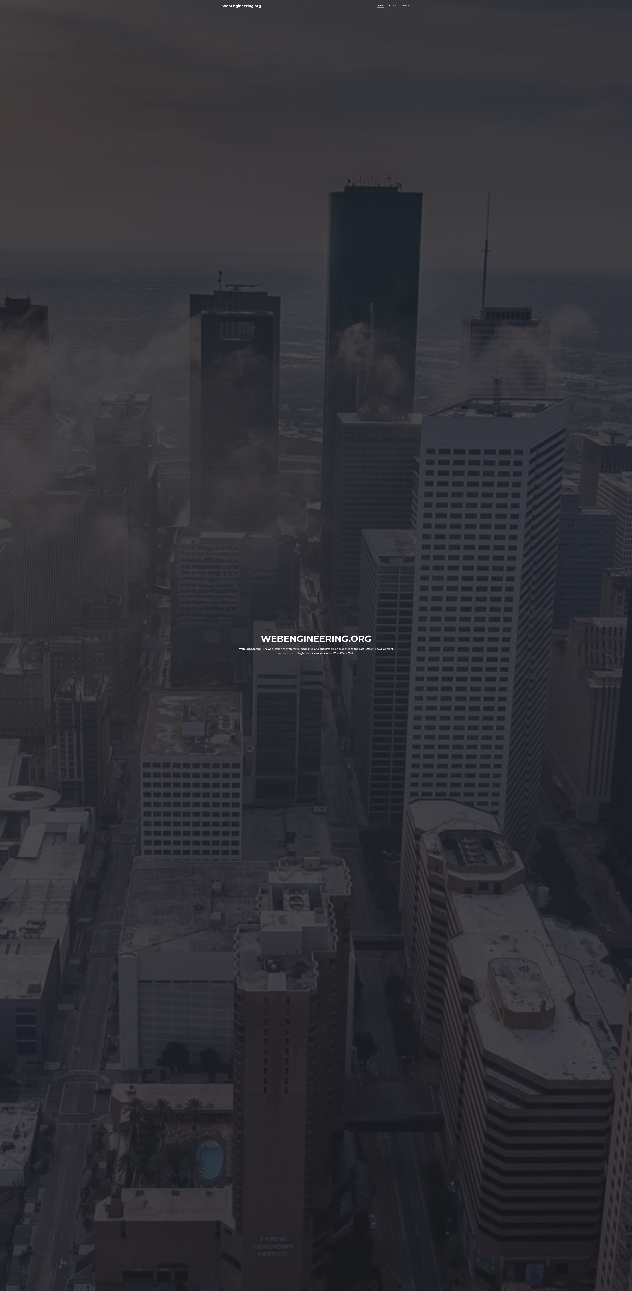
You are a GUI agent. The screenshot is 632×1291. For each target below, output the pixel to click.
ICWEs (392, 5)
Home (380, 5)
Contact (405, 5)
